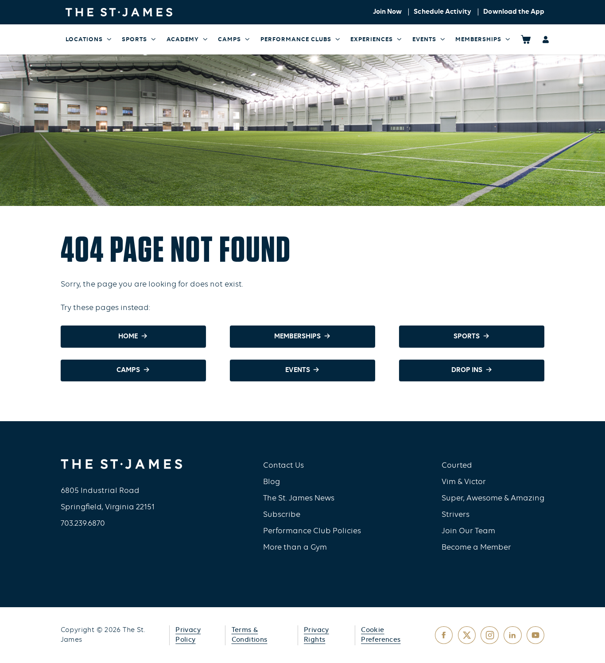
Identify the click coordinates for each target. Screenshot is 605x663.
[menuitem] (89, 39)
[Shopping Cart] (526, 39)
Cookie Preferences (380, 635)
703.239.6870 (83, 524)
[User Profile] (546, 39)
